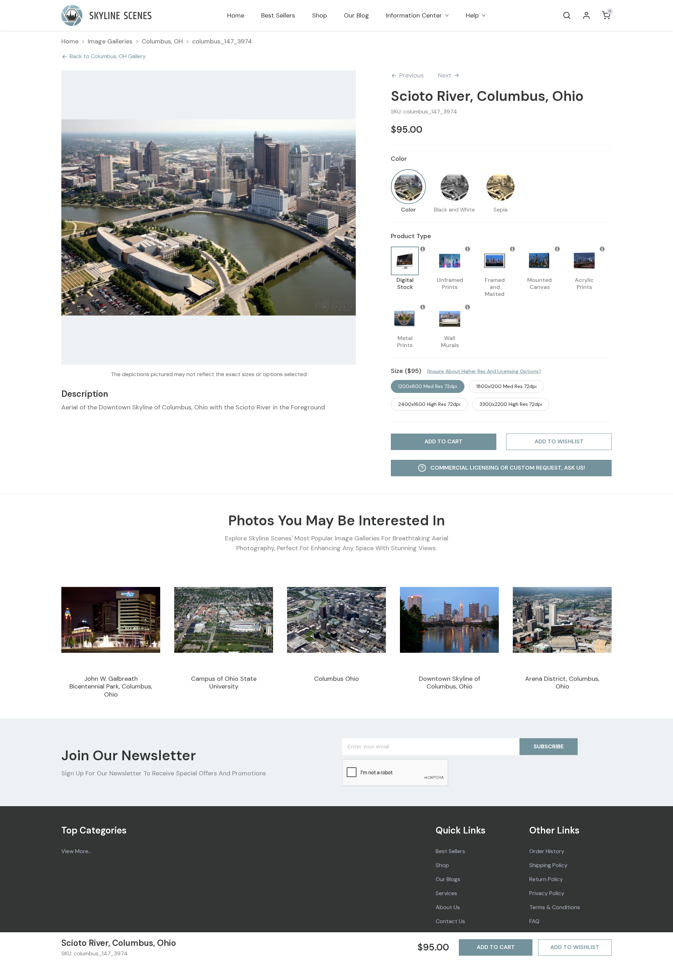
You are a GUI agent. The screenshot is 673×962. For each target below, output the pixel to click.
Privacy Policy (546, 893)
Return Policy (546, 879)
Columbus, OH (162, 41)
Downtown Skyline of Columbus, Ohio (449, 682)
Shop (319, 15)
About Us (448, 907)
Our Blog (356, 15)
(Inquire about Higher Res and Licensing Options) (484, 371)
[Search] (566, 15)
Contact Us (450, 921)
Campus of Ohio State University (224, 682)
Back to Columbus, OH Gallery (108, 56)
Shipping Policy (548, 865)
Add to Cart (496, 947)
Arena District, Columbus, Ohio (562, 682)
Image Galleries (110, 41)
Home (235, 15)
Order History (546, 851)
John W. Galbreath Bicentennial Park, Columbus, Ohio (110, 686)
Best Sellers (278, 15)
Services (446, 893)
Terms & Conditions (554, 907)
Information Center (414, 15)
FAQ (534, 921)
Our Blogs (448, 879)
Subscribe (548, 746)
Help (472, 15)
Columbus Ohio (336, 678)
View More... (76, 851)
